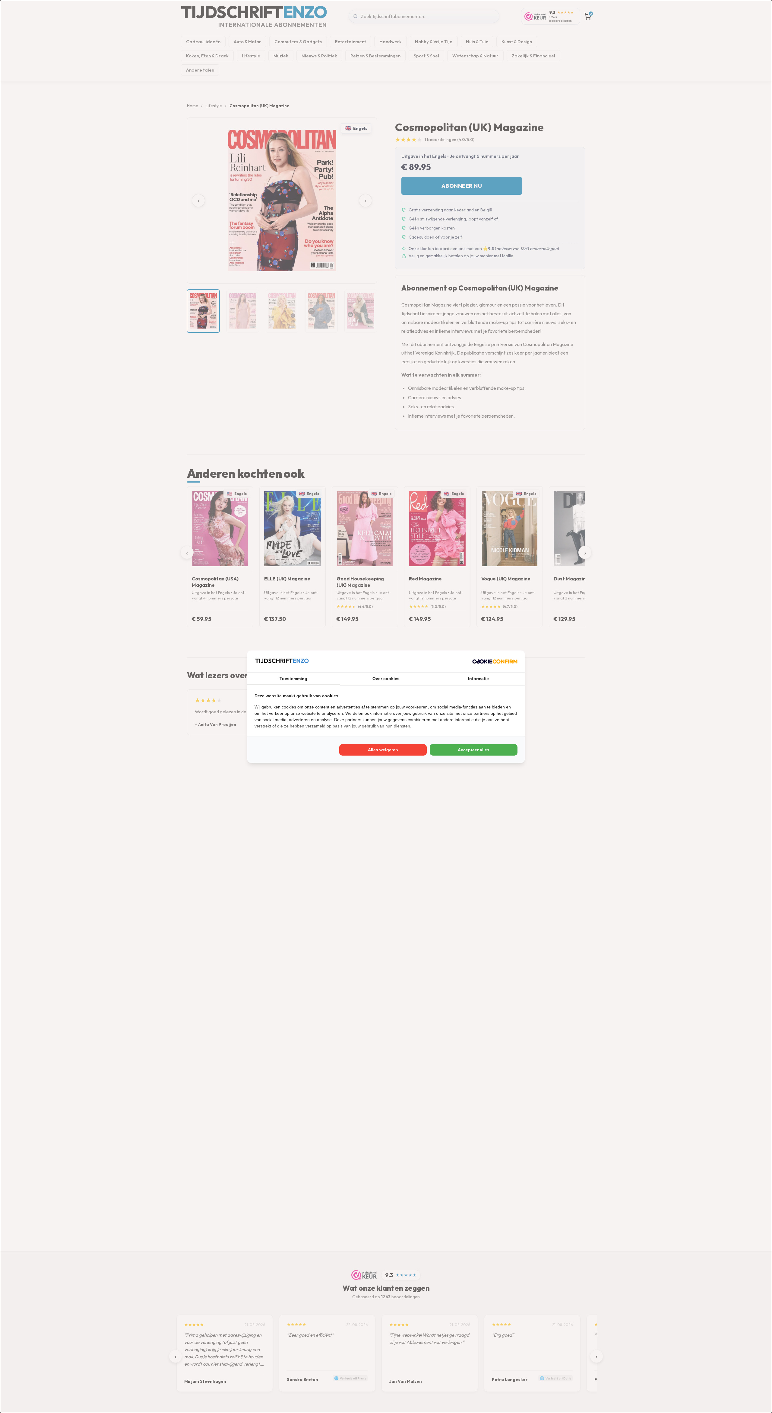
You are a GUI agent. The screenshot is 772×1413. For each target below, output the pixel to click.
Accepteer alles (473, 749)
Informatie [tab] (478, 678)
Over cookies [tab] (386, 678)
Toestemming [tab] (293, 678)
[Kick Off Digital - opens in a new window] (494, 661)
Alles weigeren (383, 749)
